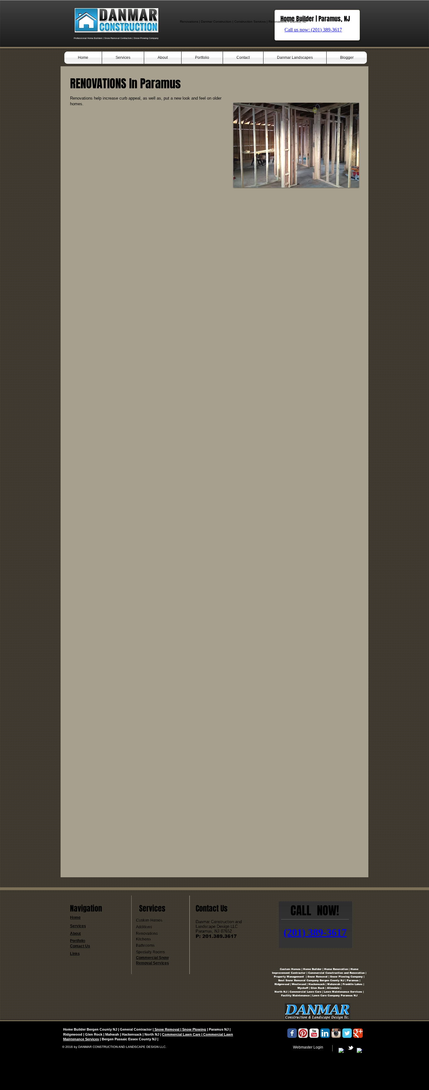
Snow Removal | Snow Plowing (180, 1029)
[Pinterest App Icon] (303, 1033)
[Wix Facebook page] (292, 1033)
